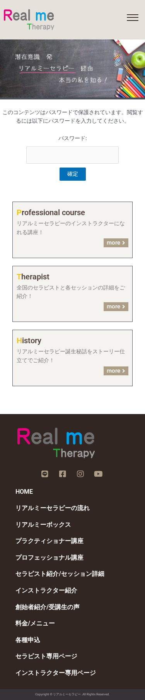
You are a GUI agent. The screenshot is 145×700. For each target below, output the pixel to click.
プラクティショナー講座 (49, 540)
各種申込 (27, 640)
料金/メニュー (35, 623)
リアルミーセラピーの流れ (52, 508)
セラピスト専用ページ (46, 656)
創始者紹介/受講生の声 (47, 607)
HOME (24, 491)
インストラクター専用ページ (55, 672)
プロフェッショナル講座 (49, 557)
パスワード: (72, 138)
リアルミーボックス (43, 524)
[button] (132, 18)
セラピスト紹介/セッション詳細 (59, 573)
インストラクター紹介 (46, 590)
